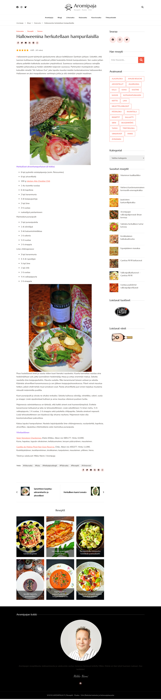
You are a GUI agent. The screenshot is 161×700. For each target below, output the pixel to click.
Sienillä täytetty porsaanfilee (30, 595)
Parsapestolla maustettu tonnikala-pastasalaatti (90, 552)
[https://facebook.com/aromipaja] (113, 40)
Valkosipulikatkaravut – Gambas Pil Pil (130, 274)
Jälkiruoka (134, 84)
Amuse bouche (135, 79)
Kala (38, 465)
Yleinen (39, 31)
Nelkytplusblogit (50, 465)
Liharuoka (70, 18)
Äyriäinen (116, 139)
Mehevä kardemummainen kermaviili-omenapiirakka (132, 189)
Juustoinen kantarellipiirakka (127, 201)
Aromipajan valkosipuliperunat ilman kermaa (131, 214)
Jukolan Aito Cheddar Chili (38, 181)
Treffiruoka (129, 128)
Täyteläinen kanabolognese (30, 552)
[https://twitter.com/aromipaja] (127, 40)
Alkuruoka (28, 465)
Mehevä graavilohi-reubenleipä (60, 552)
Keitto (115, 101)
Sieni (114, 123)
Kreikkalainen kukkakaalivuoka (127, 237)
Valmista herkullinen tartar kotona (131, 225)
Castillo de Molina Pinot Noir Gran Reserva (35, 447)
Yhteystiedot (111, 18)
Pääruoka (64, 465)
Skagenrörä (127, 123)
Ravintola (132, 112)
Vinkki (130, 134)
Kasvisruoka (96, 18)
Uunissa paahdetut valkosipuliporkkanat (129, 286)
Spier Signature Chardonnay (28, 438)
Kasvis (115, 95)
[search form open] (142, 7)
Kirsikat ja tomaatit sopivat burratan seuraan (90, 595)
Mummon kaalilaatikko (130, 175)
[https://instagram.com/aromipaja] (120, 40)
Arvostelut (117, 84)
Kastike (135, 90)
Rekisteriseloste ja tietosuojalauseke (99, 695)
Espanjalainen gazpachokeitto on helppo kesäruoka (60, 594)
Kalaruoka (83, 18)
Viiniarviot (87, 465)
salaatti (129, 117)
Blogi (60, 18)
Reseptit (30, 31)
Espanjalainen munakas (130, 248)
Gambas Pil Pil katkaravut (131, 260)
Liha (125, 101)
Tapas (115, 128)
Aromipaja (85, 6)
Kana (124, 90)
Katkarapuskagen (132, 95)
